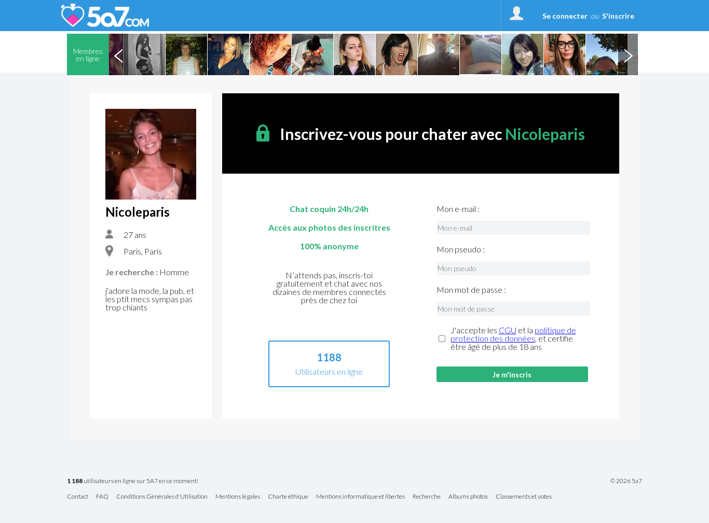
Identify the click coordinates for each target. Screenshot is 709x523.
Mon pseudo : (461, 249)
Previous (118, 54)
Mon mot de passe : (471, 290)
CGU (507, 330)
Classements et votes (524, 496)
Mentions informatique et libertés (360, 496)
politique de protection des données (513, 334)
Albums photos (468, 496)
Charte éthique (288, 496)
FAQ (102, 496)
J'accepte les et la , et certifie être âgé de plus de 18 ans (513, 338)
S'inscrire (618, 15)
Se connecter (565, 15)
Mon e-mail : (458, 209)
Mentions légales (237, 496)
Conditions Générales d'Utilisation (162, 496)
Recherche (427, 496)
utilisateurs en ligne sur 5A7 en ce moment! (132, 481)
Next (628, 54)
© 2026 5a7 (626, 481)
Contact (77, 496)
